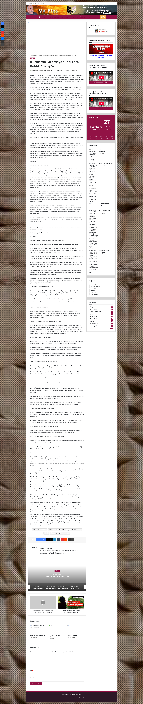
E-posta (33, 677)
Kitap (92, 314)
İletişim (82, 17)
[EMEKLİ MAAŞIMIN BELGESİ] (93, 182)
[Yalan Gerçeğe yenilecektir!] (38, 629)
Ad (31, 671)
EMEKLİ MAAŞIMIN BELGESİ (105, 163)
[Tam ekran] (111, 82)
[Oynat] (91, 82)
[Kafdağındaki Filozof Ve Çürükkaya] (93, 155)
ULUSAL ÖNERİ (57, 576)
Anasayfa (34, 55)
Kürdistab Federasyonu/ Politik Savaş (69, 530)
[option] (57, 576)
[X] (44, 556)
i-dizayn (66, 697)
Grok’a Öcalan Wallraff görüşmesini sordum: (105, 211)
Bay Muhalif (64, 17)
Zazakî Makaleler (54, 17)
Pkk (47, 533)
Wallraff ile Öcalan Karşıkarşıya (104, 251)
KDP (51, 530)
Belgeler (92, 307)
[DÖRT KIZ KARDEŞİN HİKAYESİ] (93, 206)
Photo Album (74, 17)
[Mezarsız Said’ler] (75, 629)
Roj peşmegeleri (57, 533)
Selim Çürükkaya (48, 70)
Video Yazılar (94, 323)
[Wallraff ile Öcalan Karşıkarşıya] (93, 261)
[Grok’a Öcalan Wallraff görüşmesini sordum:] (93, 229)
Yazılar (45, 17)
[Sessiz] (109, 82)
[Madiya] (71, 10)
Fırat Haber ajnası (40, 530)
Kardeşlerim (94, 326)
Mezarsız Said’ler (72, 635)
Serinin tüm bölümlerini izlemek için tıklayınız (101, 56)
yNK (68, 533)
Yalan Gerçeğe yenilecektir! (37, 635)
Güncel (45, 55)
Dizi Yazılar (93, 309)
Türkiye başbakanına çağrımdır (54, 636)
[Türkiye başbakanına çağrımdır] (57, 629)
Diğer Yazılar (94, 319)
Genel (92, 321)
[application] (101, 77)
